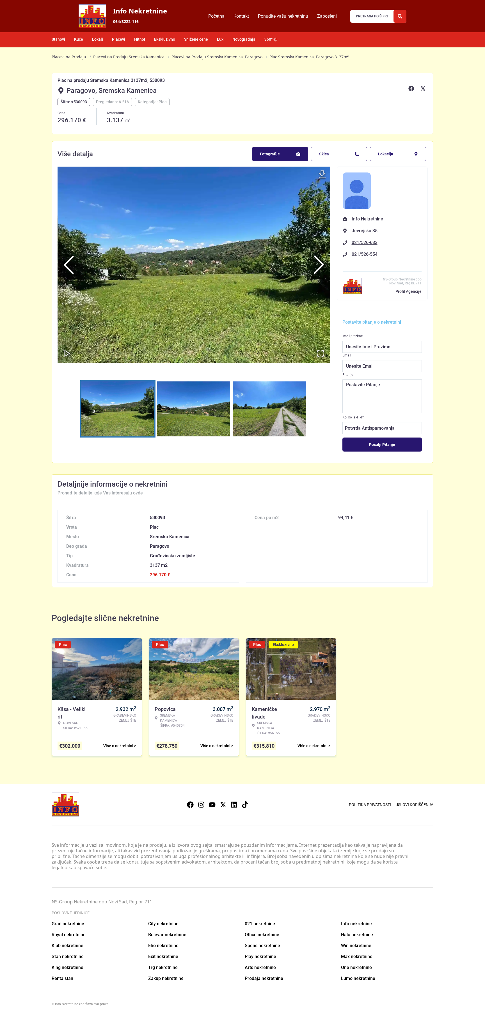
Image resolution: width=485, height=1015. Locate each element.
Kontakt (241, 16)
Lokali (97, 39)
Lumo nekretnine (358, 978)
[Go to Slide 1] (117, 409)
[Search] (400, 16)
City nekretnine (163, 923)
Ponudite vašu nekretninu (283, 16)
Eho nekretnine (163, 945)
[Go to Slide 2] (193, 409)
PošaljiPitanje (382, 444)
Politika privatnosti (370, 804)
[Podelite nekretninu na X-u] (423, 88)
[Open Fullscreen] (320, 353)
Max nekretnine (356, 956)
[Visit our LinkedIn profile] (234, 804)
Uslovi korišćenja (414, 804)
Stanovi (58, 39)
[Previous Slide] (69, 265)
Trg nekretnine (163, 967)
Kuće (78, 39)
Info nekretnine (356, 923)
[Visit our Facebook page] (190, 804)
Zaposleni (327, 16)
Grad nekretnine (68, 923)
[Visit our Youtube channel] (212, 804)
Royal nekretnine (69, 934)
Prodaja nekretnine (264, 978)
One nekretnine (356, 967)
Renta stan (62, 978)
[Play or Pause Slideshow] (67, 353)
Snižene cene (196, 39)
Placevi (118, 39)
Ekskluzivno (164, 39)
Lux (220, 39)
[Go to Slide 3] (269, 409)
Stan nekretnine (68, 956)
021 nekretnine (260, 923)
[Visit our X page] (223, 804)
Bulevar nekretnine (167, 934)
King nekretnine (67, 967)
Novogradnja (243, 39)
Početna (216, 16)
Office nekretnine (262, 934)
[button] (194, 265)
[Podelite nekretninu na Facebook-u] (412, 88)
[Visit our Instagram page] (201, 804)
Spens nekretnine (262, 945)
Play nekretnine (260, 956)
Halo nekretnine (357, 934)
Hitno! (139, 39)
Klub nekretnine (67, 945)
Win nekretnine (356, 945)
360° (268, 39)
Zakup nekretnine (166, 978)
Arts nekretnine (260, 967)
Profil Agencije (408, 291)
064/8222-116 (126, 21)
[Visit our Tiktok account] (245, 804)
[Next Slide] (319, 265)
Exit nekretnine (163, 956)
